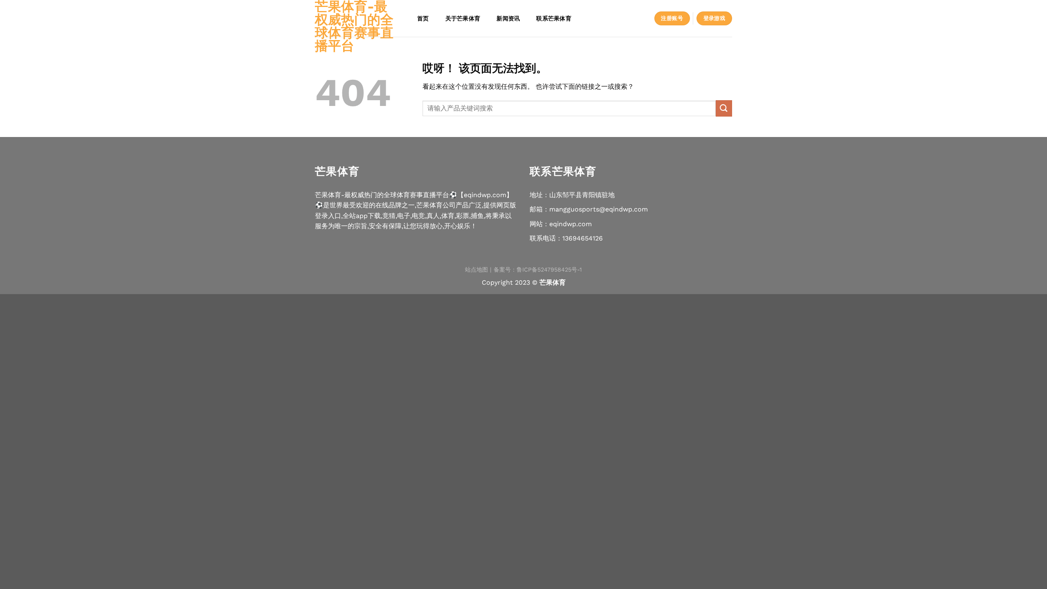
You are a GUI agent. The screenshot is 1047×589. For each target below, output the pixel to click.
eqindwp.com (570, 224)
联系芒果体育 (553, 18)
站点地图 (476, 269)
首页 (423, 18)
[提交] (724, 108)
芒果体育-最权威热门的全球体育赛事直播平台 (354, 26)
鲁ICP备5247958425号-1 (549, 269)
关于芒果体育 (463, 18)
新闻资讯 (508, 18)
